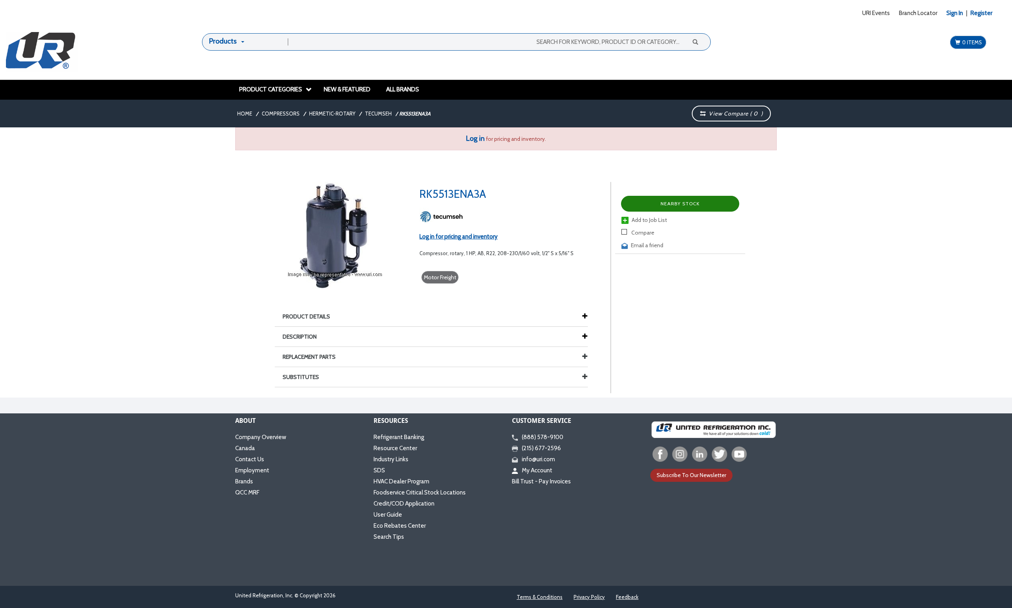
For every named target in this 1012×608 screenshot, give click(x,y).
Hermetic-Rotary (332, 113)
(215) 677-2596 (541, 448)
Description (300, 336)
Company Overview (260, 437)
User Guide (388, 514)
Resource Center (395, 448)
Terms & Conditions (540, 597)
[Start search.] (694, 41)
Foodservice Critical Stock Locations (420, 492)
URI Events (876, 13)
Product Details (306, 316)
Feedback (627, 597)
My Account (537, 470)
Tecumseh (378, 113)
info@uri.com (538, 459)
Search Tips (389, 536)
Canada (245, 448)
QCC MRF (247, 492)
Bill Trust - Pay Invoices (541, 481)
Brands (244, 481)
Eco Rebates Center (400, 525)
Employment (252, 470)
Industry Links (391, 459)
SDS (379, 470)
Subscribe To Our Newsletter (691, 475)
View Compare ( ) (734, 113)
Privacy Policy (589, 597)
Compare (642, 232)
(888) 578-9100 (542, 437)
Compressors (281, 113)
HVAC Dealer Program (401, 481)
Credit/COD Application (404, 503)
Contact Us (249, 459)
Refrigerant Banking (399, 437)
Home (244, 113)
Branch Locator (918, 13)
